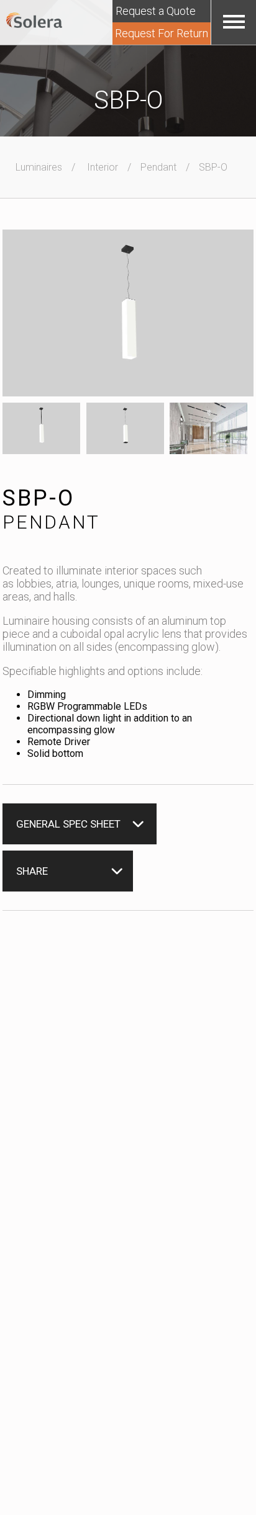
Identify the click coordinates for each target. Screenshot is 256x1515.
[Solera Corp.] (34, 21)
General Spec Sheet (68, 824)
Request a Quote (156, 10)
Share (32, 871)
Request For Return (161, 33)
